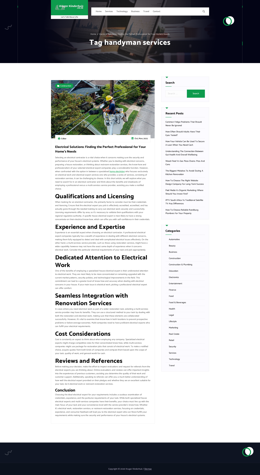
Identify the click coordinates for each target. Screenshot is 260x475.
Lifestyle (173, 321)
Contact (156, 11)
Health (172, 309)
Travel (146, 11)
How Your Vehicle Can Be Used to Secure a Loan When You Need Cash (184, 143)
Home (99, 11)
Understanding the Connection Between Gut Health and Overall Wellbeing (184, 153)
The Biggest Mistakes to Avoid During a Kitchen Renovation (184, 172)
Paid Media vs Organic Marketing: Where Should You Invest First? (184, 192)
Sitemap (148, 469)
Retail (171, 340)
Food (171, 296)
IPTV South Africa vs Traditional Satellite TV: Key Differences (184, 202)
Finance (172, 290)
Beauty (172, 246)
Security (172, 346)
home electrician (117, 171)
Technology (122, 11)
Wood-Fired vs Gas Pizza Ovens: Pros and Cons (185, 162)
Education (173, 271)
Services (109, 11)
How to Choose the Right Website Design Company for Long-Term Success (184, 182)
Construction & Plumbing (180, 264)
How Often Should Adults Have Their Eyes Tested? (182, 133)
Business (135, 11)
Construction (65, 86)
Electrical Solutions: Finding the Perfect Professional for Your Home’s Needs (134, 34)
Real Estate (174, 334)
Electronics (174, 277)
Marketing (173, 328)
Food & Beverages (177, 302)
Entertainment (175, 283)
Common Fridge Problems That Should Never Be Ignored (183, 123)
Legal (171, 315)
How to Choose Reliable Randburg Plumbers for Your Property (181, 211)
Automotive (174, 239)
